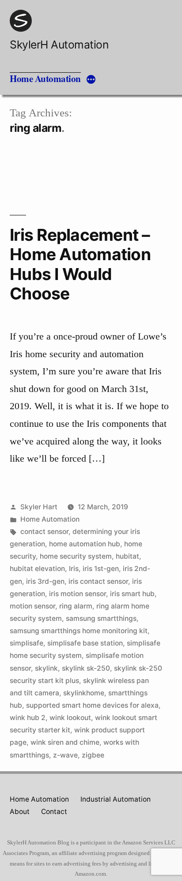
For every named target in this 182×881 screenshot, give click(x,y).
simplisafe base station (85, 643)
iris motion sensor (77, 594)
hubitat (127, 556)
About (20, 811)
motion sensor (32, 606)
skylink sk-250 (86, 668)
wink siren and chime (64, 742)
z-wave (65, 755)
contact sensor (44, 531)
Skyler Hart (38, 507)
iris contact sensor (98, 581)
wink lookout (70, 717)
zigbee (93, 755)
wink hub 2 (28, 717)
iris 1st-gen (101, 568)
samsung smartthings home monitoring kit (79, 631)
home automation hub (84, 544)
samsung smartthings (101, 618)
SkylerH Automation (59, 44)
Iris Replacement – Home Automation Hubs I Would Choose (80, 264)
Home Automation (45, 78)
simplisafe (26, 643)
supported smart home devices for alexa (92, 705)
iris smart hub (132, 594)
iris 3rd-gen (45, 581)
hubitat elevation (37, 568)
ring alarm (75, 606)
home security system (76, 556)
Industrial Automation (115, 799)
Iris (74, 568)
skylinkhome (83, 693)
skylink (46, 668)
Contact (54, 811)
